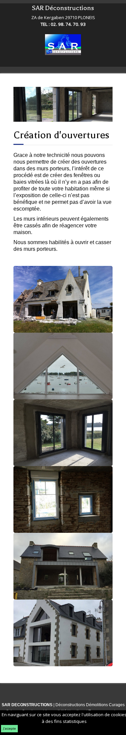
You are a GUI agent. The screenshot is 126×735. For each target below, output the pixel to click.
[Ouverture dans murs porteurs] (63, 566)
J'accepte (9, 728)
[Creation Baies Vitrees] (63, 299)
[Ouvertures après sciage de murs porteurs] (63, 633)
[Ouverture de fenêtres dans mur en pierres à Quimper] (63, 499)
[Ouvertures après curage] (63, 432)
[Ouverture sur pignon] (63, 366)
